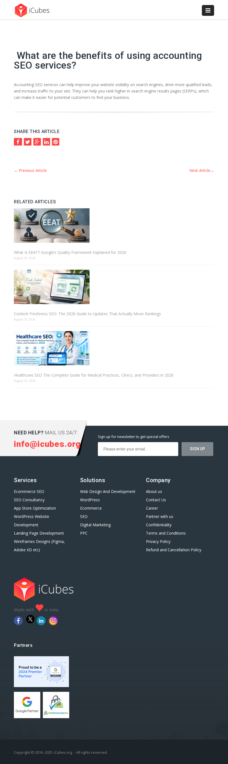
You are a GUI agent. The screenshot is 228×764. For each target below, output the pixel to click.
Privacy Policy (158, 541)
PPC (84, 533)
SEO (84, 516)
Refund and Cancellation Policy (173, 549)
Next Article (201, 170)
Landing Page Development (39, 533)
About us (154, 491)
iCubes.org (63, 752)
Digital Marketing (95, 524)
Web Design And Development (107, 491)
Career (152, 508)
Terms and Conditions (166, 533)
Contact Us (156, 499)
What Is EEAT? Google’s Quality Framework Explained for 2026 (70, 252)
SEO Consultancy (29, 499)
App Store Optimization (35, 508)
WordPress (90, 499)
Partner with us (159, 516)
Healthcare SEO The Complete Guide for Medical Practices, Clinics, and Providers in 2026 (94, 375)
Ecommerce (91, 508)
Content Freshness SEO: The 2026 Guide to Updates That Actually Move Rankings (87, 313)
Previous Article (30, 170)
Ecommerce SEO (29, 491)
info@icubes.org (47, 444)
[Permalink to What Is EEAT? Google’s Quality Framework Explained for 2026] (114, 226)
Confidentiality (159, 524)
